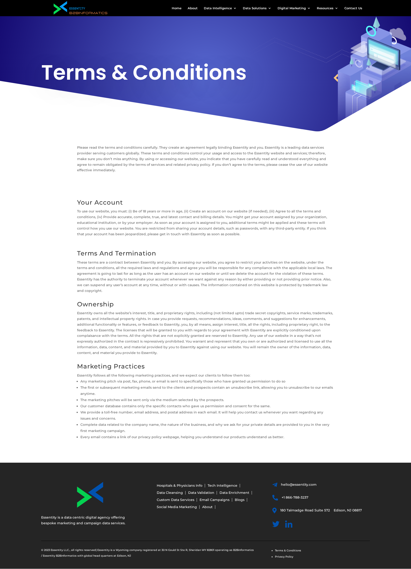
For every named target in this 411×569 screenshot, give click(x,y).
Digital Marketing (292, 8)
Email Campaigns (215, 500)
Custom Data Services (175, 500)
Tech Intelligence (222, 486)
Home (176, 8)
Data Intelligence (218, 8)
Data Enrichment (234, 493)
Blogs (240, 500)
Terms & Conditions (288, 550)
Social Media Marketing (177, 507)
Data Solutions (255, 8)
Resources (325, 8)
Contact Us (353, 8)
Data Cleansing (170, 493)
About (193, 8)
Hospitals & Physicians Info (179, 486)
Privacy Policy (284, 556)
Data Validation (201, 493)
